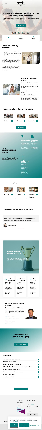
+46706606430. (33, 404)
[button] (8, 121)
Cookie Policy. (15, 421)
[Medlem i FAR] (21, 407)
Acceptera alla (14, 425)
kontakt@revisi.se (33, 402)
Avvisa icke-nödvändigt (24, 425)
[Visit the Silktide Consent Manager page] (38, 425)
